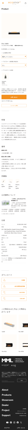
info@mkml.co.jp (22, 415)
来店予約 (7, 427)
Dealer (5, 405)
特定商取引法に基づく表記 (20, 413)
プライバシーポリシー (11, 375)
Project (5, 410)
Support (6, 415)
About (5, 389)
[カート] (25, 3)
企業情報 (24, 408)
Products (6, 394)
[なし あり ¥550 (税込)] (14, 65)
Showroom (7, 399)
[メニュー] (3, 3)
